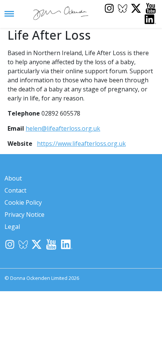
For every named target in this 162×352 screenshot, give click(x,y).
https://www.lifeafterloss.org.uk (81, 143)
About (13, 178)
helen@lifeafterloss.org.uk (63, 128)
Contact (15, 190)
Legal (12, 226)
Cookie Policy (23, 202)
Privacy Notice (24, 214)
